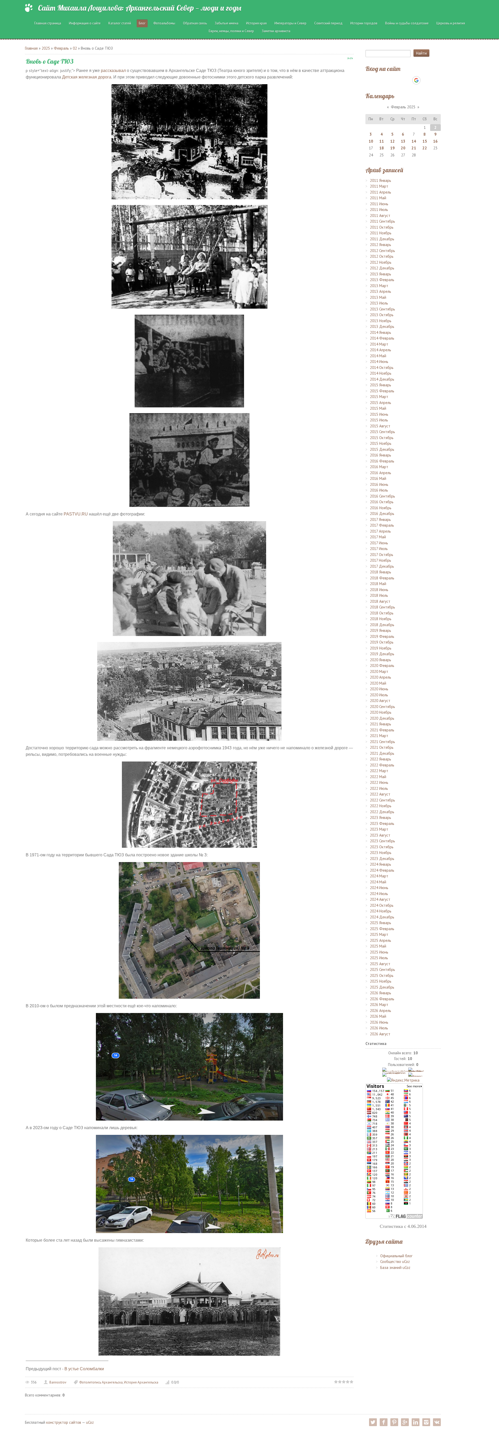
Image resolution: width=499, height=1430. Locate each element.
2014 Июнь (379, 361)
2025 (46, 48)
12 (392, 141)
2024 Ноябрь (380, 911)
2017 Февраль (382, 525)
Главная (31, 48)
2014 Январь (380, 332)
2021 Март (379, 735)
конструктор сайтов (63, 1422)
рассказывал (113, 70)
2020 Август (380, 700)
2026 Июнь (379, 1022)
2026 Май (378, 1016)
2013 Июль (379, 303)
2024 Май (378, 881)
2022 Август (380, 794)
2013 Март (379, 285)
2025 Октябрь (381, 975)
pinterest (394, 1422)
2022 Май (378, 776)
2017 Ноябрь (380, 560)
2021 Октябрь (381, 747)
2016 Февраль (382, 461)
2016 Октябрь (381, 501)
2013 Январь (380, 274)
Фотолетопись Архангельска (101, 1382)
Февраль (61, 48)
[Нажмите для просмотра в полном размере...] (189, 141)
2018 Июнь (379, 589)
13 (403, 141)
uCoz (90, 1422)
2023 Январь (380, 817)
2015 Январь (380, 384)
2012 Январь (380, 244)
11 (381, 141)
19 (392, 147)
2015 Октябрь (381, 437)
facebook (384, 1422)
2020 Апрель (380, 677)
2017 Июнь (379, 542)
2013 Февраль (382, 279)
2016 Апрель (380, 472)
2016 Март (379, 466)
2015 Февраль (382, 390)
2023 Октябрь (381, 846)
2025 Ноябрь (380, 981)
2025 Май (378, 946)
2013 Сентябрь (382, 309)
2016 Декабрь (382, 513)
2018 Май (378, 583)
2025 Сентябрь (382, 969)
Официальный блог (396, 1255)
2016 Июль (379, 490)
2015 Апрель (380, 402)
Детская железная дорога (86, 77)
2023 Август (380, 835)
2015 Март (379, 396)
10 (371, 141)
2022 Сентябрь (382, 800)
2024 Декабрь (382, 917)
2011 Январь (380, 180)
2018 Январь (380, 572)
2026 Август (380, 1033)
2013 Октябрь (381, 314)
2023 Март (379, 829)
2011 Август (380, 215)
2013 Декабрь (382, 326)
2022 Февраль (382, 765)
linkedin (415, 1422)
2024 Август (380, 899)
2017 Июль (379, 548)
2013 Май (378, 297)
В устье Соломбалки (84, 1369)
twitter (373, 1422)
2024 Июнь (379, 887)
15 (424, 141)
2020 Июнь (379, 688)
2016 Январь (380, 455)
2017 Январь (380, 519)
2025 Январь (380, 922)
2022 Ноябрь (380, 805)
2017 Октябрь (381, 554)
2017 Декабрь (382, 566)
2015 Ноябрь (380, 443)
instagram (426, 1422)
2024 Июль (379, 893)
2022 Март (379, 770)
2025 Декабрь (382, 987)
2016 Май (378, 478)
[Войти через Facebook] (398, 80)
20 (403, 147)
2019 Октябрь (381, 642)
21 (413, 147)
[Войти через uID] (381, 80)
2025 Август (380, 963)
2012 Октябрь (381, 256)
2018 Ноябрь (380, 618)
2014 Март (379, 344)
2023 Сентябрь (382, 840)
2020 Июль (379, 694)
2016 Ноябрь (380, 507)
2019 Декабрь (382, 653)
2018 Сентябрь (382, 607)
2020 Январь (380, 659)
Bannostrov (57, 1382)
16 (435, 141)
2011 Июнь (379, 203)
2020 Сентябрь (382, 706)
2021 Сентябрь (382, 741)
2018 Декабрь (382, 624)
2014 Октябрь (381, 367)
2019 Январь (380, 630)
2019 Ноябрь (380, 648)
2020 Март (379, 671)
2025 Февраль (382, 928)
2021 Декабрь (382, 753)
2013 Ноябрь (380, 320)
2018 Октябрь (381, 613)
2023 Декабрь (382, 858)
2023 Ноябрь (380, 852)
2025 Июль (379, 957)
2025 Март (379, 934)
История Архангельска (141, 1382)
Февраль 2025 (403, 106)
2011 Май (378, 197)
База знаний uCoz (395, 1267)
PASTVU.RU (76, 514)
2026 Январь (380, 992)
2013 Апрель (380, 291)
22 (424, 147)
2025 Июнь (379, 952)
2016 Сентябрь (382, 496)
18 (381, 147)
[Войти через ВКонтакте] (389, 80)
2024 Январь (380, 864)
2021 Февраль (382, 729)
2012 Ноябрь (380, 262)
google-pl (405, 1422)
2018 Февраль (382, 577)
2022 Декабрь (382, 811)
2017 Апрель (380, 531)
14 (413, 141)
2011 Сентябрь (382, 221)
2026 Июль (379, 1027)
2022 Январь (380, 759)
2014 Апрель (380, 349)
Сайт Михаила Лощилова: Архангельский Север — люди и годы (139, 8)
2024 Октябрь (381, 905)
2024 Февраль (382, 870)
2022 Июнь (379, 782)
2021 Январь (380, 723)
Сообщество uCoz (395, 1261)
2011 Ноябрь (380, 232)
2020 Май (378, 683)
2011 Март (379, 186)
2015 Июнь (379, 414)
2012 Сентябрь (382, 250)
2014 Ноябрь (380, 373)
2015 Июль (379, 420)
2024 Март (379, 875)
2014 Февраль (382, 338)
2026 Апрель (380, 1010)
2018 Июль (379, 595)
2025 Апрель (380, 940)
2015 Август (380, 425)
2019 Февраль (382, 636)
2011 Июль (379, 209)
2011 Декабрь (382, 238)
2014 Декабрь (382, 379)
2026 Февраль (382, 998)
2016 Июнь (379, 484)
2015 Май (378, 408)
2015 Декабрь (382, 449)
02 (75, 48)
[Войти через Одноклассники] (425, 80)
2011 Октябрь (381, 227)
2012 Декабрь (382, 268)
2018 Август (380, 601)
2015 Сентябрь (382, 431)
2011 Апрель (380, 192)
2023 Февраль (382, 823)
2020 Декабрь (382, 718)
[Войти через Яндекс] (407, 80)
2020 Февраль (382, 665)
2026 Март (379, 1004)
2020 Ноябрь (380, 712)
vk (437, 1422)
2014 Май (378, 355)
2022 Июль (379, 788)
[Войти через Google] (416, 80)
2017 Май (378, 536)
